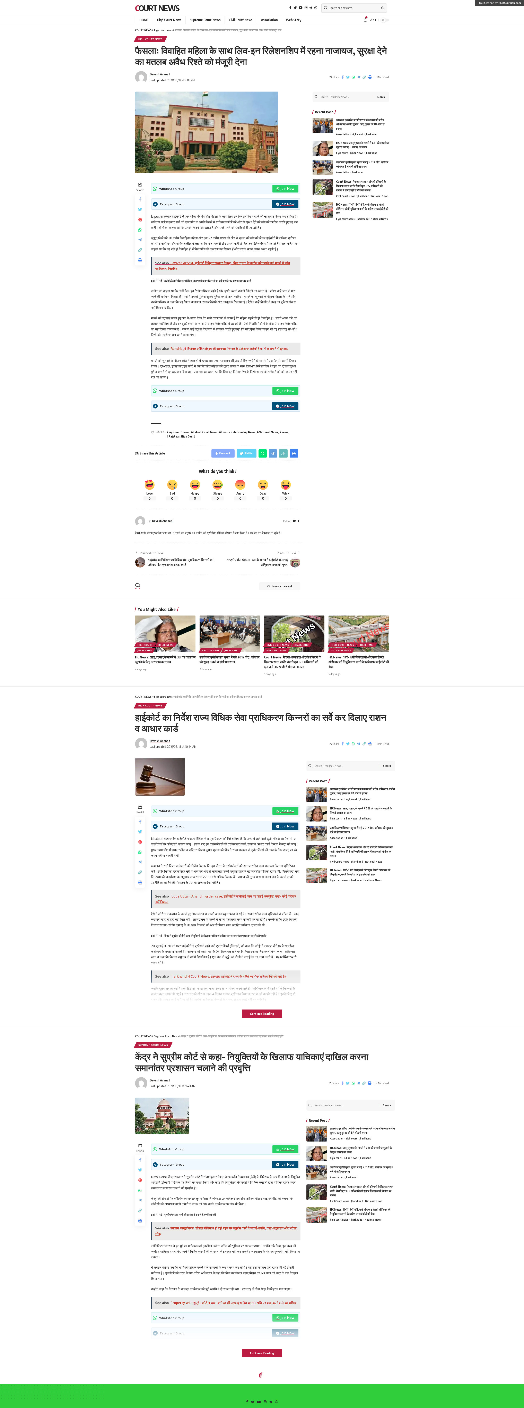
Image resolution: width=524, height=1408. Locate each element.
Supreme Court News (153, 1044)
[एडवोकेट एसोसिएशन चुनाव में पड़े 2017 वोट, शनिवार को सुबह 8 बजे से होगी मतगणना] (323, 167)
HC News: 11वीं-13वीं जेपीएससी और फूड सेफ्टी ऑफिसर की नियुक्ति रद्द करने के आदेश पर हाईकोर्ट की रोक (362, 209)
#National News (267, 432)
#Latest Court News (204, 432)
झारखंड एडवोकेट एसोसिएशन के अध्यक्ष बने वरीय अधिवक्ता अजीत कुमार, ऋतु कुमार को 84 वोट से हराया (360, 124)
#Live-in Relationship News (237, 432)
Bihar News (356, 152)
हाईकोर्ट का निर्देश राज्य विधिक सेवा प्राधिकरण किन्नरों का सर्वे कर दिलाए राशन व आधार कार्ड (207, 280)
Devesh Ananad (160, 74)
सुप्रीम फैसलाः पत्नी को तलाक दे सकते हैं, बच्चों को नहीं (190, 1214)
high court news (150, 39)
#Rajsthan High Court (181, 436)
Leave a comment (282, 586)
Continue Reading (262, 1013)
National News (379, 196)
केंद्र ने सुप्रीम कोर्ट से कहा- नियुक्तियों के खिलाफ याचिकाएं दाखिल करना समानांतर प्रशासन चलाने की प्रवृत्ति (216, 935)
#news (284, 432)
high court (357, 134)
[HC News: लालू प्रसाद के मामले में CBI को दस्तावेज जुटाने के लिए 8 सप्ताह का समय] (323, 148)
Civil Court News (345, 196)
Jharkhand (371, 134)
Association (342, 134)
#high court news (178, 432)
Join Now (287, 189)
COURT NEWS (157, 8)
